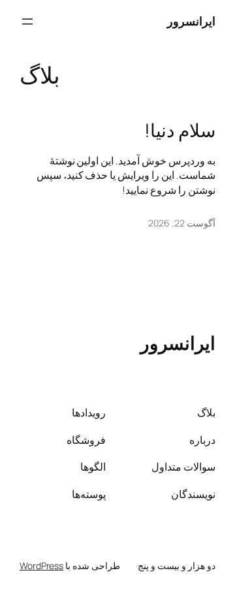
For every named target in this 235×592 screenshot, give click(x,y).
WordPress (41, 565)
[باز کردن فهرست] (27, 21)
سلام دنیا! (179, 130)
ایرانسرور (191, 21)
